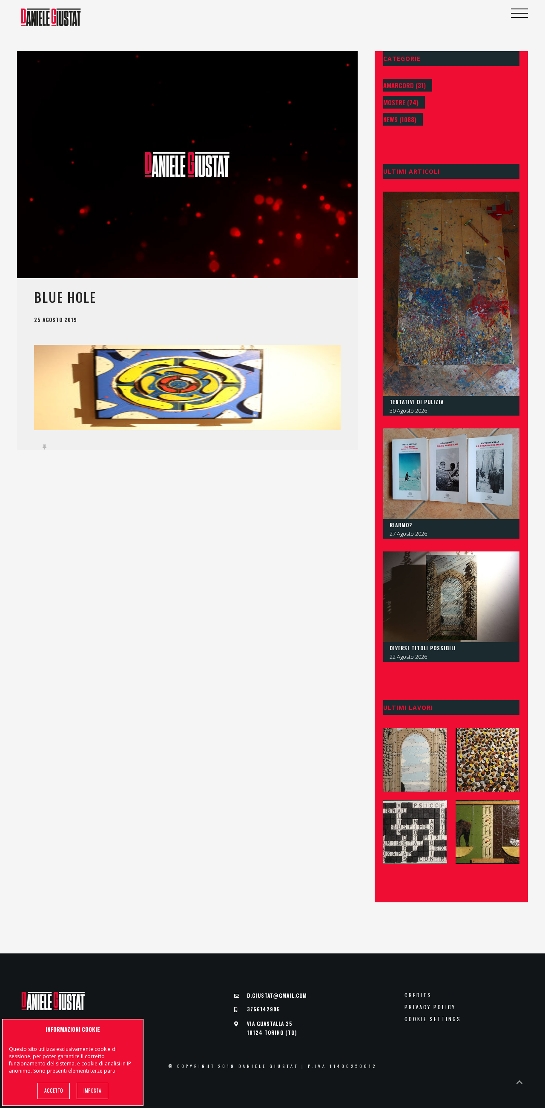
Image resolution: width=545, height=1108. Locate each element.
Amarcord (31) (404, 85)
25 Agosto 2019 (55, 319)
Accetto (53, 1090)
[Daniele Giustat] (51, 17)
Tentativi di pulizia (417, 401)
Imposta (92, 1090)
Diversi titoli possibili (423, 648)
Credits (418, 995)
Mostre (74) (401, 102)
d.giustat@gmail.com (277, 995)
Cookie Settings (432, 1019)
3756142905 (263, 1009)
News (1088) (399, 119)
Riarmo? (401, 524)
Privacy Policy (430, 1007)
